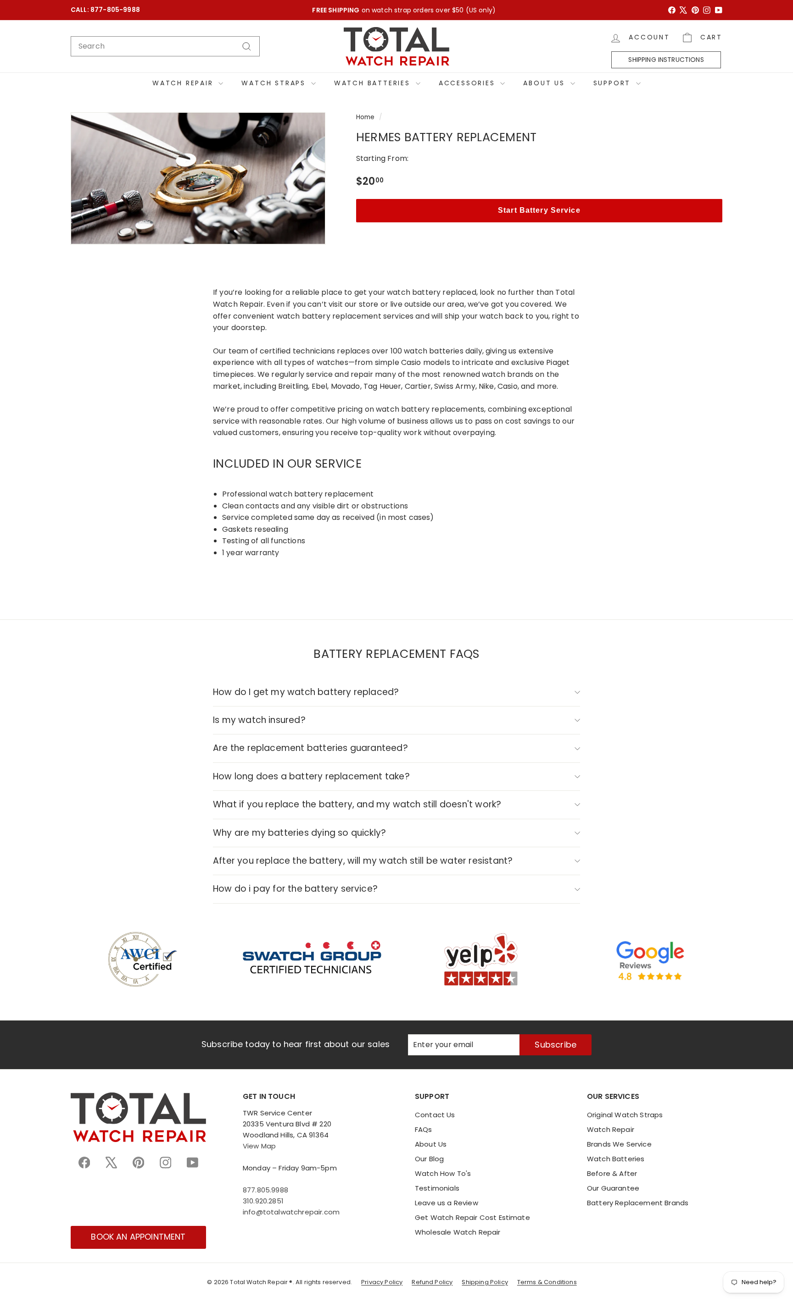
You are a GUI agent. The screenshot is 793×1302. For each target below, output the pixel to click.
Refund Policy (432, 1282)
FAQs (423, 1129)
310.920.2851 (263, 1201)
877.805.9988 (265, 1190)
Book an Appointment (138, 1236)
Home (365, 117)
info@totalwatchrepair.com (291, 1212)
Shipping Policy (485, 1282)
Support (613, 83)
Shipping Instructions (666, 59)
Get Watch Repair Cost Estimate (472, 1217)
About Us (545, 83)
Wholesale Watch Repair (458, 1232)
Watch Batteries (373, 83)
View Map (259, 1146)
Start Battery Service (539, 210)
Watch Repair (184, 83)
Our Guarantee (613, 1188)
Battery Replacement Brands (637, 1203)
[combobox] (165, 46)
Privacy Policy (381, 1282)
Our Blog (429, 1159)
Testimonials (437, 1188)
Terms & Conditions (547, 1282)
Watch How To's (443, 1173)
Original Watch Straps (625, 1115)
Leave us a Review (446, 1203)
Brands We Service (619, 1144)
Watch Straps (274, 83)
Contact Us (435, 1115)
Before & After (612, 1173)
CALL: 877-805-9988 (105, 10)
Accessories (468, 83)
